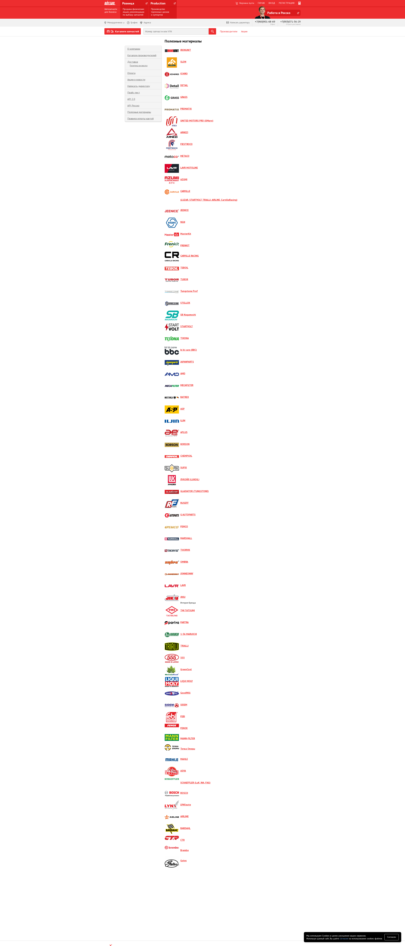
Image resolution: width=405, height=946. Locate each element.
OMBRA (184, 561)
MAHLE (184, 759)
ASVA (183, 770)
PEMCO (184, 526)
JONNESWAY (186, 573)
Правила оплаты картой (140, 118)
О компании (133, 48)
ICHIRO (184, 73)
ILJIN (182, 420)
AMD (182, 373)
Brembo (184, 850)
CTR (182, 839)
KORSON (185, 444)
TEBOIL (184, 267)
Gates (183, 860)
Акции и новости (136, 79)
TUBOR (184, 279)
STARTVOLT (186, 326)
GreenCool (186, 669)
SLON (183, 61)
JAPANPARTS (187, 361)
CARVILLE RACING (189, 255)
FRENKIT (185, 245)
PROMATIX (186, 108)
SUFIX (183, 467)
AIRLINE (184, 816)
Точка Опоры (187, 748)
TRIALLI (184, 645)
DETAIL (184, 85)
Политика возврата (138, 65)
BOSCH (184, 792)
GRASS (183, 97)
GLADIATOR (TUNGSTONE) (194, 491)
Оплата (131, 73)
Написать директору (138, 86)
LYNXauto (185, 804)
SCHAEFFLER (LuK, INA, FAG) (195, 782)
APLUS (183, 432)
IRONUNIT (185, 49)
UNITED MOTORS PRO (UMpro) (196, 120)
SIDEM (183, 704)
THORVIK (185, 549)
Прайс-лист (133, 92)
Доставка (132, 61)
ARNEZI (184, 132)
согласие (344, 938)
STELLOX (185, 302)
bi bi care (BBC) (188, 349)
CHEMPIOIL (186, 455)
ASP (182, 408)
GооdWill (185, 692)
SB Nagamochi (188, 314)
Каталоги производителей (141, 55)
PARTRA (184, 622)
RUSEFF (184, 502)
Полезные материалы (139, 112)
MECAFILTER (186, 385)
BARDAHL (185, 828)
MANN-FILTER (187, 738)
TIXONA (184, 338)
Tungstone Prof (189, 291)
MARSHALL (186, 538)
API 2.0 (131, 99)
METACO (184, 155)
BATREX (184, 397)
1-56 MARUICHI (188, 634)
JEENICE (184, 210)
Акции (244, 31)
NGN (182, 222)
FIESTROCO (186, 144)
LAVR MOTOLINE (189, 167)
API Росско (133, 105)
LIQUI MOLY (186, 681)
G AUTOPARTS (188, 514)
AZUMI (183, 179)
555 (182, 657)
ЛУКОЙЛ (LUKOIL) (189, 479)
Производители (228, 31)
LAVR (183, 585)
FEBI (182, 716)
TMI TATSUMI (187, 610)
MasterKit (185, 233)
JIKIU (182, 596)
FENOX (184, 728)
